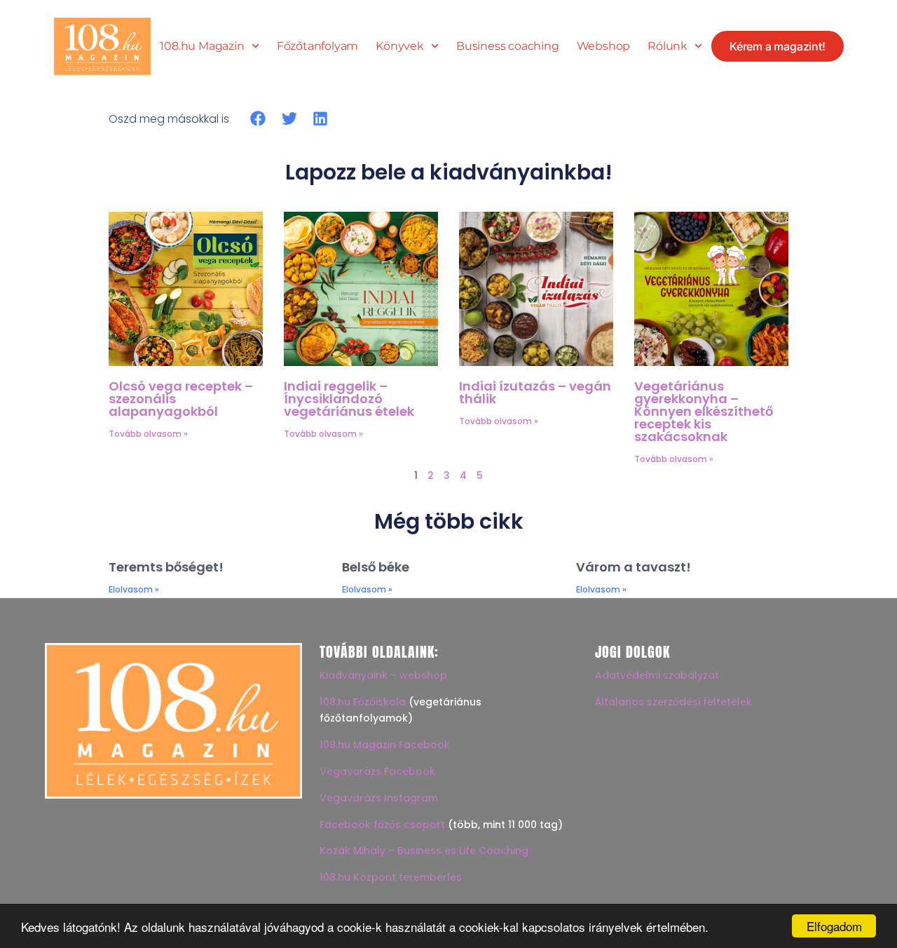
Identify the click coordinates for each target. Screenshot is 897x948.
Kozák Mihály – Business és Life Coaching (424, 851)
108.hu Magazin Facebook (385, 745)
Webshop (604, 46)
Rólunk (667, 46)
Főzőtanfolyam (317, 46)
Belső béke (375, 567)
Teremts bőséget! (166, 567)
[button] (258, 119)
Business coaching (507, 46)
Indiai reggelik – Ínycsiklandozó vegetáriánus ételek (349, 398)
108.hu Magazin (202, 46)
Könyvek (400, 46)
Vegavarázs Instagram (379, 798)
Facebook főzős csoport (382, 825)
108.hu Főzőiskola (363, 702)
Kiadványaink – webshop (383, 675)
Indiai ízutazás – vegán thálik (535, 392)
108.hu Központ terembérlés (391, 877)
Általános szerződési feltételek (673, 702)
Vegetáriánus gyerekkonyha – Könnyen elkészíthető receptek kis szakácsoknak (703, 411)
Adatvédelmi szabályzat (657, 675)
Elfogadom (834, 926)
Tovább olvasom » (148, 434)
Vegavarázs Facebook (377, 771)
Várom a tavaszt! (633, 567)
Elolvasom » (134, 589)
